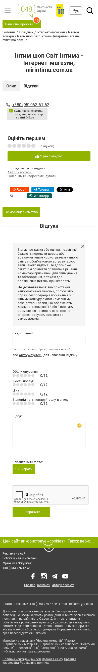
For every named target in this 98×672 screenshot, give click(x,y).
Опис (11, 86)
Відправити (31, 512)
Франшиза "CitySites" (17, 563)
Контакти (43, 585)
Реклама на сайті (15, 553)
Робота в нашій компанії (20, 558)
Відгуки (31, 86)
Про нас (29, 585)
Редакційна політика (35, 662)
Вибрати (25, 469)
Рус (75, 10)
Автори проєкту (63, 585)
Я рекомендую (51, 156)
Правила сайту (52, 659)
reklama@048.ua (81, 604)
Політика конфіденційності (22, 659)
